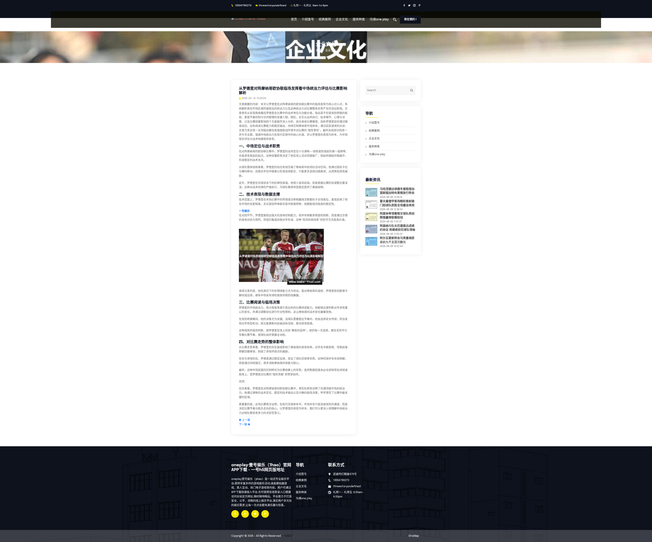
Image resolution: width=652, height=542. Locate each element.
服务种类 (359, 19)
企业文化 (342, 19)
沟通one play (379, 19)
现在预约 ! (410, 19)
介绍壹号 (308, 19)
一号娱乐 (287, 536)
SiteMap (414, 536)
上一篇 (245, 420)
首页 (294, 19)
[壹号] (253, 19)
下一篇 (243, 424)
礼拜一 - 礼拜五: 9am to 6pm (310, 5)
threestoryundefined (272, 5)
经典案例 (325, 19)
